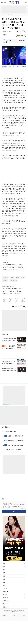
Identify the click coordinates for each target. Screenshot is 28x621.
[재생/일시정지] (4, 41)
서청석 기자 (4, 35)
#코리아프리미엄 (13, 280)
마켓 (8, 14)
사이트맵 (23, 615)
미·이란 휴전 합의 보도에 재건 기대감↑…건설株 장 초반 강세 (13, 288)
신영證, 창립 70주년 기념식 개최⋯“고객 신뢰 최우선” (14, 269)
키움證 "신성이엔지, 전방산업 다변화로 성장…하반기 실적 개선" (13, 293)
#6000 (12, 277)
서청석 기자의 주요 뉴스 (8, 286)
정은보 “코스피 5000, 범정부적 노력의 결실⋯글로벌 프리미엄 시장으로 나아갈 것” (14, 265)
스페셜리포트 (6, 601)
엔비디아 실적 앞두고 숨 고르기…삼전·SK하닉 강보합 (13, 291)
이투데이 (3, 14)
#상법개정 (5, 280)
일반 (11, 14)
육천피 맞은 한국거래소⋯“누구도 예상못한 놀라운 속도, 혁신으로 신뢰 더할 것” (14, 267)
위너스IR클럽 (6, 607)
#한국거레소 (5, 277)
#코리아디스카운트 (20, 277)
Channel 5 (5, 604)
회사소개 (4, 615)
